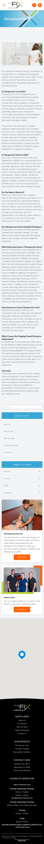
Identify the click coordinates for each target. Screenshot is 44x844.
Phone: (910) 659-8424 (22, 770)
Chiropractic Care (22, 745)
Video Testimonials (11, 445)
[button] (4, 5)
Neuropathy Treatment (22, 752)
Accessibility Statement (35, 836)
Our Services (8, 431)
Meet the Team (9, 438)
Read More (22, 557)
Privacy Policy (6, 838)
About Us (7, 424)
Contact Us (8, 452)
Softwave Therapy (22, 749)
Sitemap (13, 838)
